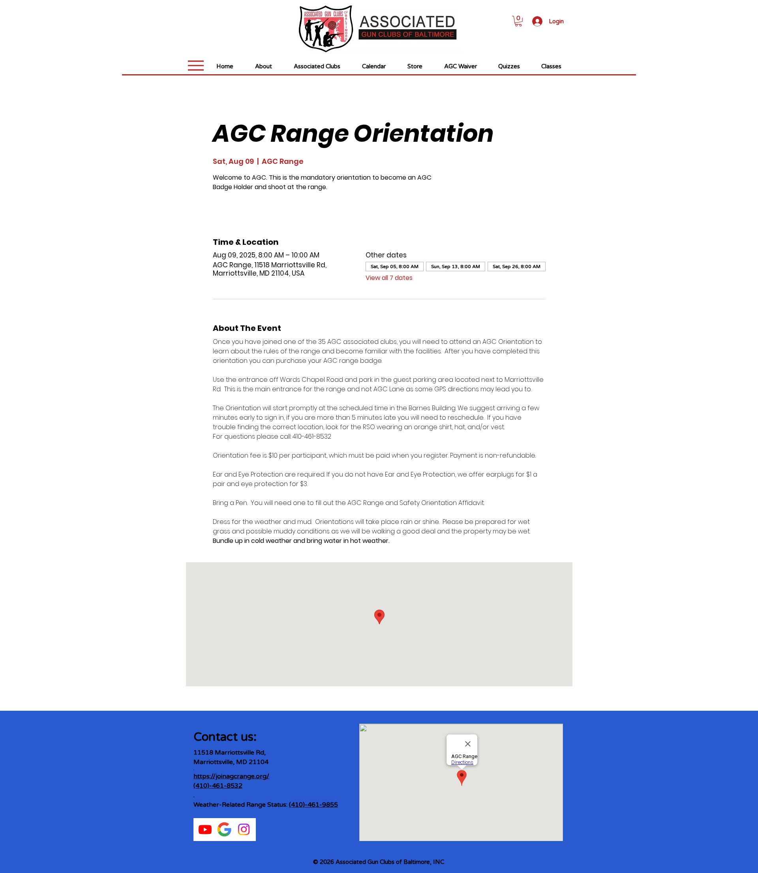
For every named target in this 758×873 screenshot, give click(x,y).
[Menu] (196, 65)
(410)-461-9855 (313, 805)
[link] (518, 21)
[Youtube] (205, 829)
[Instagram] (243, 829)
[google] (224, 829)
